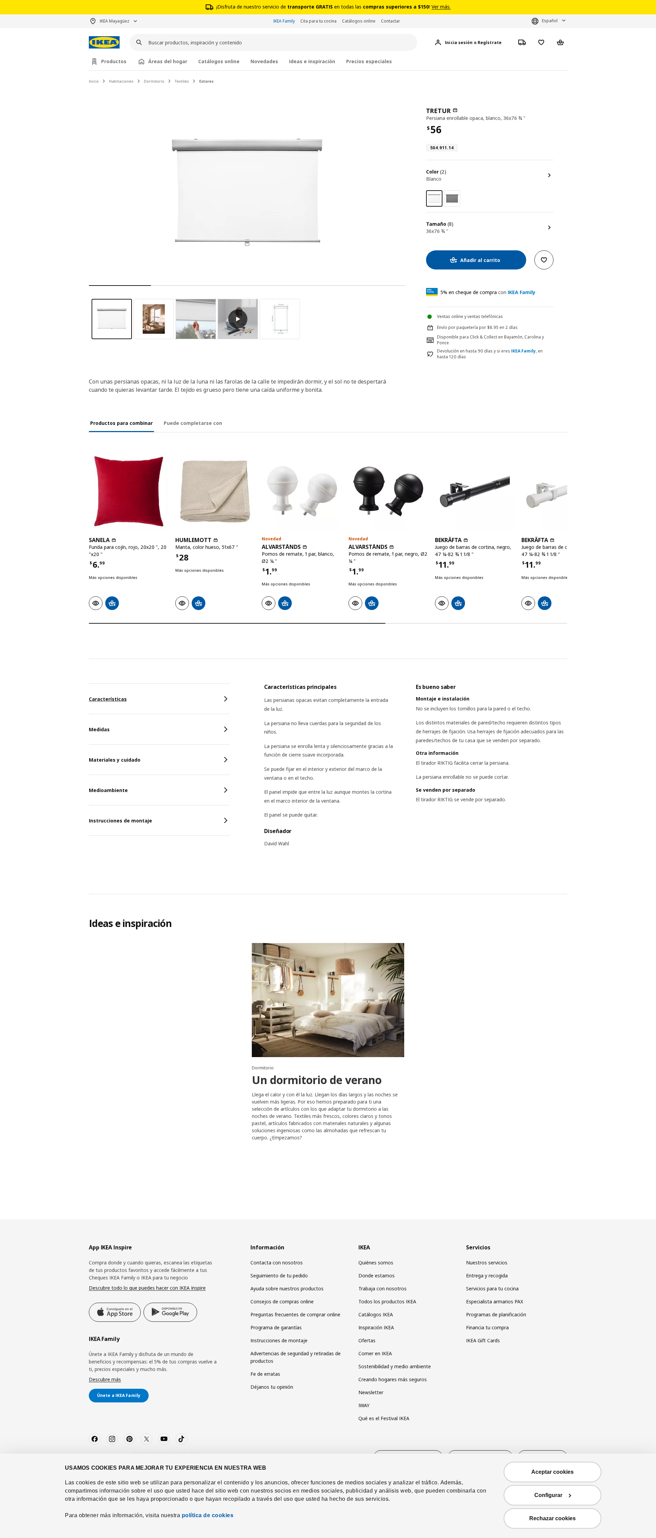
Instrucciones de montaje (279, 1340)
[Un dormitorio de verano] (328, 1000)
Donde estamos (376, 1275)
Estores (206, 81)
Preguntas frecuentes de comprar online (295, 1314)
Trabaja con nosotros (382, 1288)
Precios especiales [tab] (369, 61)
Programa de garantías (276, 1327)
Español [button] (550, 21)
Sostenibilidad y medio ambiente (394, 1366)
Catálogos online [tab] (219, 61)
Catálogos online (358, 21)
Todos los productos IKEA (387, 1301)
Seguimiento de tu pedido (279, 1275)
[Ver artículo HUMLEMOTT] (215, 491)
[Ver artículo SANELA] (128, 491)
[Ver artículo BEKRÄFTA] (475, 491)
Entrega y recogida (487, 1275)
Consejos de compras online (282, 1301)
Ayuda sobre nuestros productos (287, 1288)
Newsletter (370, 1392)
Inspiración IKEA (376, 1327)
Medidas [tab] (99, 729)
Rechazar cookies (552, 1518)
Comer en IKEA (375, 1353)
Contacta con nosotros (276, 1262)
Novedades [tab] (264, 61)
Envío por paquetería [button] (457, 327)
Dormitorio (154, 81)
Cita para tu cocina (318, 21)
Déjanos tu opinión (271, 1387)
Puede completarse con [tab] (193, 423)
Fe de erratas (265, 1374)
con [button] (487, 292)
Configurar (548, 1495)
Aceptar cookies (552, 1472)
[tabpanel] (415, 769)
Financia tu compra (487, 1327)
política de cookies (206, 1515)
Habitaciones (121, 81)
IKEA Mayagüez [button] (114, 21)
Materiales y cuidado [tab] (114, 760)
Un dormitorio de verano (317, 1079)
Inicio (94, 81)
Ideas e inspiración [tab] (312, 61)
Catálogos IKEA (375, 1314)
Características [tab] (108, 699)
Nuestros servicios (486, 1262)
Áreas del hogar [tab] (167, 61)
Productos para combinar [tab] (121, 423)
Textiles (182, 81)
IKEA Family (284, 21)
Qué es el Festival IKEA (383, 1418)
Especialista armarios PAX (494, 1301)
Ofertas (366, 1340)
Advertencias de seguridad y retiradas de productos (295, 1357)
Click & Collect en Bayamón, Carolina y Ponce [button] (490, 340)
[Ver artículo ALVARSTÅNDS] (301, 491)
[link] (452, 198)
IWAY (363, 1405)
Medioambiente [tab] (108, 790)
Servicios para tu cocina (492, 1288)
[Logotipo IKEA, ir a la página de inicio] (104, 42)
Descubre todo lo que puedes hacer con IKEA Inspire (147, 1288)
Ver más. (441, 6)
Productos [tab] (113, 61)
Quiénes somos (375, 1262)
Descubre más (105, 1379)
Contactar (390, 21)
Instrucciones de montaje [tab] (120, 820)
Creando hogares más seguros (392, 1379)
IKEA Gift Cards (483, 1340)
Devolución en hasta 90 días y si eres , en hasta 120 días (490, 354)
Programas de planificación (496, 1314)
